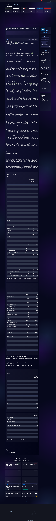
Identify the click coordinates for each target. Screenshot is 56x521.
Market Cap (43, 95)
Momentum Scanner (33, 510)
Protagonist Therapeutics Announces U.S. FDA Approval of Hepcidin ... (32, 12)
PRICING (49, 2)
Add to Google (45, 509)
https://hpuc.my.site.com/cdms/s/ (11, 138)
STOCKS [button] (34, 2)
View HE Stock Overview (45, 32)
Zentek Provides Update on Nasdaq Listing (28, 464)
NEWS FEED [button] (22, 2)
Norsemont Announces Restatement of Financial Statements (29, 494)
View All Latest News (21, 500)
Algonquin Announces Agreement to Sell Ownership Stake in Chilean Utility (12, 472)
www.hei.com (34, 122)
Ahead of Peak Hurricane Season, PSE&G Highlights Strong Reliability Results (12, 479)
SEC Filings (18, 25)
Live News (33, 512)
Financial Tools (34, 513)
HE (15, 50)
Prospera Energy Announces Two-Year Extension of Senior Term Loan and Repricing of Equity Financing (13, 486)
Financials (11, 25)
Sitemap (11, 511)
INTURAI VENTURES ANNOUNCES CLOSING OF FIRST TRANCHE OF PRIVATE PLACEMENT (29, 486)
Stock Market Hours (33, 514)
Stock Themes (33, 511)
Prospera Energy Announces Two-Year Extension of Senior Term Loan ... (16, 11)
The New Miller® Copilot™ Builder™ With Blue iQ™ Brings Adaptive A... (47, 11)
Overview (7, 25)
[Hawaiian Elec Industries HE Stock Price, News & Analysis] (43, 29)
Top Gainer (18, 463)
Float (42, 97)
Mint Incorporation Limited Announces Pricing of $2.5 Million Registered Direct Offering (13, 465)
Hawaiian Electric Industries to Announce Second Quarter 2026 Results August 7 (45, 60)
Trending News (9, 6)
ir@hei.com (7, 450)
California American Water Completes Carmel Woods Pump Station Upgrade (29, 479)
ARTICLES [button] (43, 2)
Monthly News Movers (33, 509)
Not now (36, 39)
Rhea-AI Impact (9, 32)
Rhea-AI (11, 510)
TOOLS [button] (38, 2)
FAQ (10, 509)
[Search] (50, 1)
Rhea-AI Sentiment (20, 32)
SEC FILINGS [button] (28, 2)
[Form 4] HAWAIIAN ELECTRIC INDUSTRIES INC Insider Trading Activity (45, 75)
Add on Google (31, 39)
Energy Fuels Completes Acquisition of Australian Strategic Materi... (39, 12)
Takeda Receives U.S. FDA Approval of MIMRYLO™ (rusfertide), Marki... (24, 11)
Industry (42, 99)
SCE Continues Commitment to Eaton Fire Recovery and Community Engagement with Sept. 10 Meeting (29, 473)
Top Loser (35, 463)
